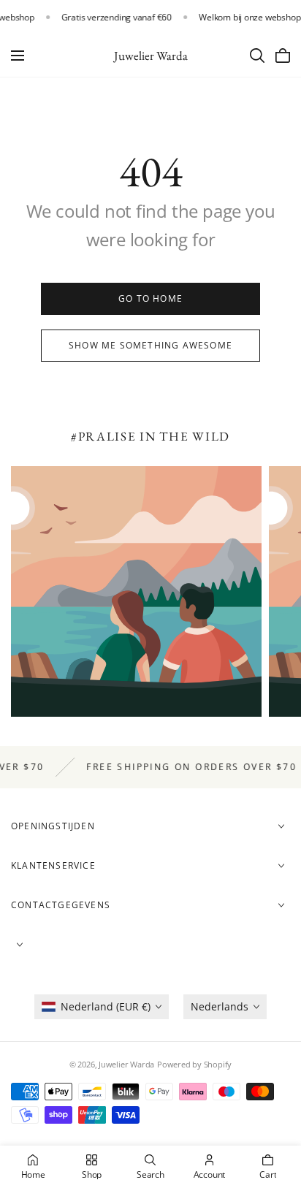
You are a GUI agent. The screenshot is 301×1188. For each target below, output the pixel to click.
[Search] (257, 55)
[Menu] (17, 55)
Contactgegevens (60, 905)
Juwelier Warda (126, 1064)
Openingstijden (53, 826)
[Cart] (282, 55)
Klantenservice (53, 865)
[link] (150, 299)
